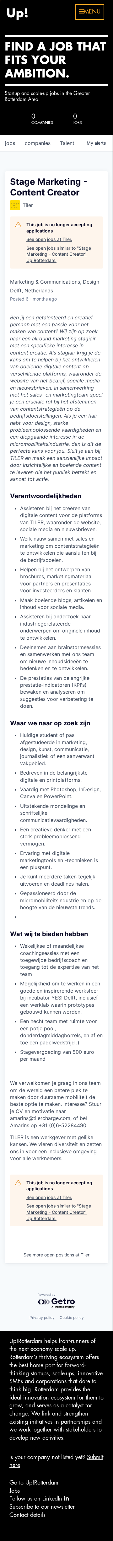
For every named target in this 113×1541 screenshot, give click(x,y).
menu (92, 11)
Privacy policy (42, 1317)
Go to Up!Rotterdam (33, 1482)
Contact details (27, 1515)
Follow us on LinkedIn (36, 1498)
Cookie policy (72, 1317)
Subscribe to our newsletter (42, 1507)
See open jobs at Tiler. (49, 239)
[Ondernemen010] (17, 12)
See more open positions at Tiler (56, 1254)
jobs (10, 143)
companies (38, 143)
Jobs (14, 1491)
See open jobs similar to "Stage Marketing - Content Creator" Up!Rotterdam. (58, 254)
